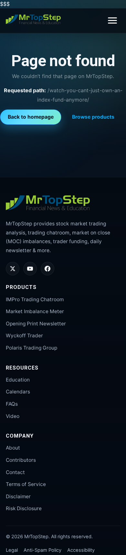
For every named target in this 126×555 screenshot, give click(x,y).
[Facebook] (47, 268)
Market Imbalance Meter (35, 311)
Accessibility (81, 550)
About (13, 448)
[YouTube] (30, 268)
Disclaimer (18, 496)
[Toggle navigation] (112, 20)
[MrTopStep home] (33, 19)
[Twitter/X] (12, 268)
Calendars (18, 392)
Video (12, 416)
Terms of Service (26, 484)
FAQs (12, 404)
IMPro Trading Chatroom (35, 299)
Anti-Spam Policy (42, 550)
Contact (15, 472)
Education (18, 380)
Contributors (21, 460)
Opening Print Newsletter (36, 324)
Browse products (93, 117)
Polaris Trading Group (31, 348)
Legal (12, 550)
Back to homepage (31, 117)
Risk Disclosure (24, 508)
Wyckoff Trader (24, 335)
